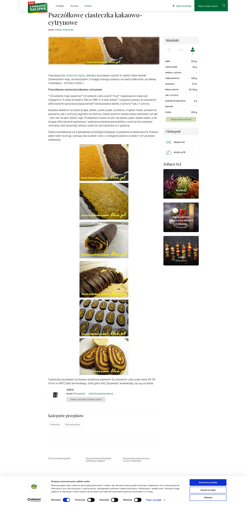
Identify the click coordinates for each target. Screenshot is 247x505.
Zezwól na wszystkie (208, 482)
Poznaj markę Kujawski (59, 458)
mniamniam (68, 30)
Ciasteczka (54, 425)
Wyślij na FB (179, 152)
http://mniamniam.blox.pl (101, 393)
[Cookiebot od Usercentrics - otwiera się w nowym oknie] (34, 500)
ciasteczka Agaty (75, 75)
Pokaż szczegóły (154, 500)
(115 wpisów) (79, 393)
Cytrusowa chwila (72, 425)
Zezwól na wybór (208, 490)
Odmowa (208, 497)
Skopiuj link (179, 142)
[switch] (91, 500)
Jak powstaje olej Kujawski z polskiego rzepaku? (98, 459)
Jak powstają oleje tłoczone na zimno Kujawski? (136, 459)
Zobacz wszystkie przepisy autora (86, 399)
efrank (58, 30)
